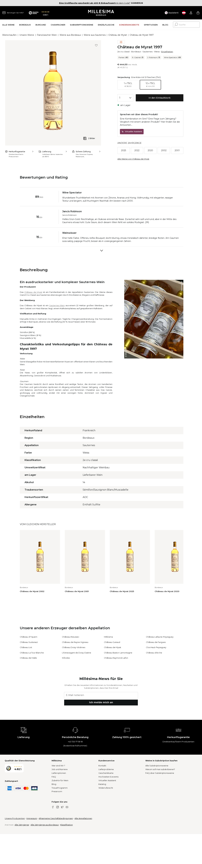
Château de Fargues (156, 642)
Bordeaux (136, 51)
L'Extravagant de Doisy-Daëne (76, 652)
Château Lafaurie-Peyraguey (159, 637)
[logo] (101, 12)
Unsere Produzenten (15, 818)
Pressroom (57, 791)
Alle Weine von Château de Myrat (133, 159)
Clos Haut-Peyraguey (156, 647)
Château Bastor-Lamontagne (118, 652)
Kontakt (102, 765)
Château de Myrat (117, 35)
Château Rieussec (70, 637)
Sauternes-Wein (57, 305)
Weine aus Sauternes (95, 35)
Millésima (108, 637)
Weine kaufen (9, 35)
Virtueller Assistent (107, 780)
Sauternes (147, 51)
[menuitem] (8, 24)
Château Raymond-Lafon (116, 658)
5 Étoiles (66, 658)
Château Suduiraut (29, 642)
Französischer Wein (47, 35)
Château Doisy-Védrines (73, 647)
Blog (54, 784)
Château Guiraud (112, 642)
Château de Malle (28, 658)
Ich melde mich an (101, 702)
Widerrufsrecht (105, 788)
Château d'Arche (154, 652)
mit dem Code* (94, 3)
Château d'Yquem (28, 637)
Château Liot (26, 647)
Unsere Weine (26, 35)
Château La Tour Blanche (32, 652)
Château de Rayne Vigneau (75, 642)
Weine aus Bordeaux (70, 35)
